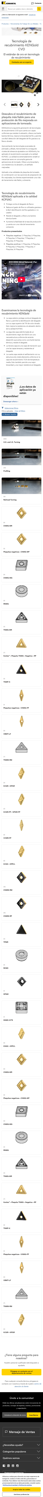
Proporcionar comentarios (14, 1472)
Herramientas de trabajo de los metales (24, 24)
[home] (8, 3)
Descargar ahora (10, 401)
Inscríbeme (33, 1415)
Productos (5, 24)
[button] (21, 83)
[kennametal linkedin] (8, 1466)
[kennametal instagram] (17, 1466)
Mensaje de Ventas (22, 1431)
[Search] (39, 9)
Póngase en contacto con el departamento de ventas (21, 1372)
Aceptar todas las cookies (21, 1489)
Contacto (38, 3)
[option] (14, 105)
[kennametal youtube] (13, 1466)
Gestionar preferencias (21, 1494)
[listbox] (21, 104)
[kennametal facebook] (4, 1466)
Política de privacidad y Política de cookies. (17, 1485)
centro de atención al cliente (28, 1385)
